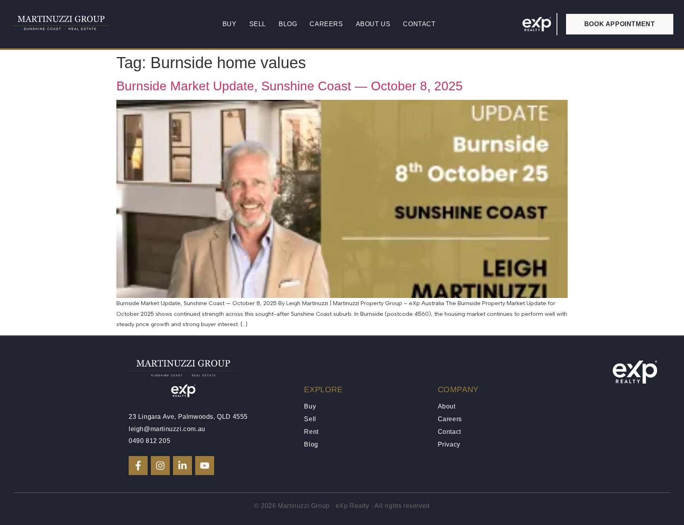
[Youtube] (204, 465)
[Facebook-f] (138, 465)
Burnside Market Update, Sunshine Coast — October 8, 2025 (289, 86)
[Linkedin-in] (182, 465)
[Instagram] (160, 465)
